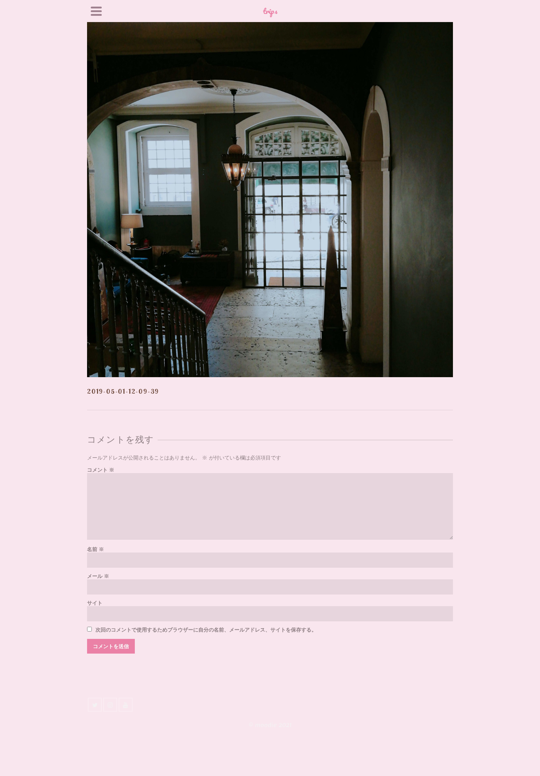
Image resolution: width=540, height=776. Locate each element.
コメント (100, 470)
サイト (94, 603)
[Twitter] (95, 705)
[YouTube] (126, 705)
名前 (95, 549)
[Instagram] (110, 705)
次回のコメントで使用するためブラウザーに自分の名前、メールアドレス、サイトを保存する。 (206, 630)
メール (98, 576)
